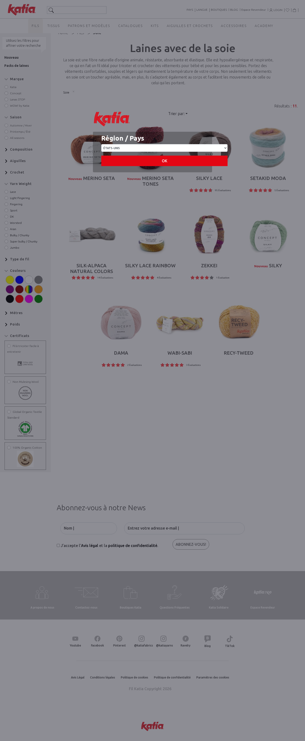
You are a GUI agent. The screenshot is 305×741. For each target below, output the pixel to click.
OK (164, 161)
